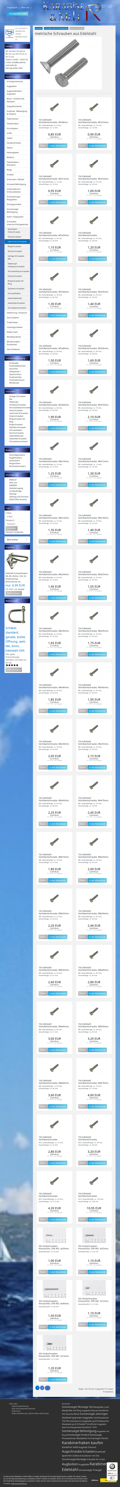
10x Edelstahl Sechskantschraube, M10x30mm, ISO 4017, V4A (91, 1139)
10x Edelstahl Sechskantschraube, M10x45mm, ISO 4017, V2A (52, 1196)
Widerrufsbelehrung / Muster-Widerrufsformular (30, 1413)
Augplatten (12, 86)
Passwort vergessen (14, 532)
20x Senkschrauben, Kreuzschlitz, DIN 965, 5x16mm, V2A (54, 1356)
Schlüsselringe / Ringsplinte (14, 198)
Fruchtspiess (12, 128)
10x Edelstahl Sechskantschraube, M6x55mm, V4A (93, 744)
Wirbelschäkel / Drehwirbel (13, 343)
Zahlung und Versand (18, 496)
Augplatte (84, 1464)
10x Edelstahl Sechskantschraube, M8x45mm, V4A (54, 1026)
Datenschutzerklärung (20, 1406)
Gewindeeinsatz (15, 298)
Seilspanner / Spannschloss (15, 373)
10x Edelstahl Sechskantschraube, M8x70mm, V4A (93, 1083)
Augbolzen (70, 1464)
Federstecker (12, 118)
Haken (10, 138)
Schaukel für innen (96, 1459)
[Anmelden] (89, 6)
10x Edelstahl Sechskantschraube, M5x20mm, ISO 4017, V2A (54, 235)
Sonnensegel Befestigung (12, 210)
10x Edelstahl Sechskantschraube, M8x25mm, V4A (54, 913)
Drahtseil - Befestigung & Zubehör (17, 112)
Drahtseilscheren (16, 380)
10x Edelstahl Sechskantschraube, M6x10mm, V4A (54, 461)
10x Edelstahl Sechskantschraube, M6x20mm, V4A (54, 574)
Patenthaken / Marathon (13, 163)
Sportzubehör (13, 317)
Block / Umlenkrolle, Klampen (16, 100)
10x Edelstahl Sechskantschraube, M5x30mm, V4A (54, 292)
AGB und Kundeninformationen (23, 1408)
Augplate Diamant (87, 1447)
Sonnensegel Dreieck (77, 1434)
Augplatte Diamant (89, 1410)
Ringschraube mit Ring (15, 282)
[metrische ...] (94, 1235)
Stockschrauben (15, 251)
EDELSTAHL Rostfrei (18, 499)
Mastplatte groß (69, 1424)
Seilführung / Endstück (17, 312)
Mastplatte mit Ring (71, 1410)
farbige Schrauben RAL (16, 257)
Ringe (9, 169)
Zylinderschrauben (16, 288)
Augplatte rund (90, 1417)
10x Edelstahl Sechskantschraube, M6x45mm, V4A (93, 687)
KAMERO (13, 485)
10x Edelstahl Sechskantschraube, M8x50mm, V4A (93, 1026)
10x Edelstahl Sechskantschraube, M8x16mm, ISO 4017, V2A (54, 857)
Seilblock (76, 1455)
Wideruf (12, 479)
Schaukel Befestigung (16, 184)
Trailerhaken (12, 322)
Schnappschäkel (14, 204)
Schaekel (88, 1451)
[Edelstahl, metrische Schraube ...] (54, 107)
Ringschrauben (14, 246)
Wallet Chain (12, 332)
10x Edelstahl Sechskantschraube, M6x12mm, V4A (93, 461)
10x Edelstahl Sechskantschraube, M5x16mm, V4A (93, 179)
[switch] (112, 1478)
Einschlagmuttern (17, 455)
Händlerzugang (16, 488)
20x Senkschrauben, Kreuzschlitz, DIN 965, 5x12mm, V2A (93, 1301)
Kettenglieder (13, 152)
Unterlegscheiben (15, 327)
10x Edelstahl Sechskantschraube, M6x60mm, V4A (54, 800)
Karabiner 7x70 (89, 1427)
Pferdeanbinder (69, 1438)
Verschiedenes (13, 349)
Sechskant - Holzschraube (14, 230)
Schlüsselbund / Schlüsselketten (14, 190)
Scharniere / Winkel (15, 179)
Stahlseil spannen (72, 1417)
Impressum (12, 7)
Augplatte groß (89, 1421)
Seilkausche (103, 1421)
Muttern (10, 157)
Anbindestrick (75, 1421)
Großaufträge (15, 491)
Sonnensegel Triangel (90, 1470)
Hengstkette (75, 1427)
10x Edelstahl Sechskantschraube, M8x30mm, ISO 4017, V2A (93, 913)
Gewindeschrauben (16, 303)
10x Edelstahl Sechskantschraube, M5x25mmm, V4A (87, 235)
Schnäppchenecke (15, 81)
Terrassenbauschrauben (18, 271)
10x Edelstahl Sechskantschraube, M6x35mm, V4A (93, 631)
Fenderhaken (13, 123)
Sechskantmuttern (17, 466)
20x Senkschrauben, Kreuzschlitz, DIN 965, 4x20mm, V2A (54, 1248)
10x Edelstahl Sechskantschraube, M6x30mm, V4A (54, 631)
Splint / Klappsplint (15, 216)
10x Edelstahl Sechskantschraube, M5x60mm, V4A (54, 405)
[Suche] (82, 6)
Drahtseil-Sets (15, 377)
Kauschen (13, 368)
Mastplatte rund (101, 1407)
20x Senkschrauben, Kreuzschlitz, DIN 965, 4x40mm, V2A (54, 1303)
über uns (13, 482)
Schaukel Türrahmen (87, 1424)
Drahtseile (13, 363)
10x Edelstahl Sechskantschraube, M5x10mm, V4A (93, 122)
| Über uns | (25, 7)
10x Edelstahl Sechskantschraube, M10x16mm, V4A (48, 1139)
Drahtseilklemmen (17, 366)
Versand (21, 589)
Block (76, 1414)
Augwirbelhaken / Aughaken (14, 92)
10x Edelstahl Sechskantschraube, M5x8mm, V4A (53, 122)
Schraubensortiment (17, 308)
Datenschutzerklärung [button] (19, 1484)
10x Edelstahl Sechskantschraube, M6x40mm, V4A (54, 687)
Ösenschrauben (15, 276)
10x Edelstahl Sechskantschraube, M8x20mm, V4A (93, 857)
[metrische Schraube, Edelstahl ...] (54, 220)
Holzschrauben (14, 236)
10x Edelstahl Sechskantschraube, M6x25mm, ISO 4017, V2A (93, 574)
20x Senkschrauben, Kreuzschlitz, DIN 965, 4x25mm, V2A (93, 1248)
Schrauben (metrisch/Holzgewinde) (17, 223)
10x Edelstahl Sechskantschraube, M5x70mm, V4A (93, 405)
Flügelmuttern (15, 457)
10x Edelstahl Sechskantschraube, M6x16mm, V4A (54, 518)
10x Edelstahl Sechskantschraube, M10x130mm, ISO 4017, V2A (92, 1196)
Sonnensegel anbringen (94, 1413)
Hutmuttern (14, 460)
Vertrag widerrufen (17, 13)
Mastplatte (81, 1438)
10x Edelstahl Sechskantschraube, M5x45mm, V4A (93, 348)
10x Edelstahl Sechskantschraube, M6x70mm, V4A (93, 800)
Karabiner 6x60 (70, 1447)
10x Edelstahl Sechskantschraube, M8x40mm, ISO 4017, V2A (93, 970)
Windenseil (14, 383)
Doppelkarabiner (14, 106)
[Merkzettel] (103, 6)
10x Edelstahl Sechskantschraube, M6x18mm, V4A (93, 518)
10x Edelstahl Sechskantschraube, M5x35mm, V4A (93, 292)
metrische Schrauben (17, 241)
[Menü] (116, 1463)
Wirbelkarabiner (14, 337)
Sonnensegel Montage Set (77, 1407)
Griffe (9, 133)
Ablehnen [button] (95, 1480)
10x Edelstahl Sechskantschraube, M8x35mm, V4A (54, 970)
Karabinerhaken (14, 143)
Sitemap (13, 494)
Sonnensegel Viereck (98, 1438)
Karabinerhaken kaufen (82, 1442)
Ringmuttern (15, 463)
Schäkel (10, 174)
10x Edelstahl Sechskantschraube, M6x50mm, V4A (54, 744)
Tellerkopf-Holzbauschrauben (16, 265)
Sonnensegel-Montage (74, 1459)
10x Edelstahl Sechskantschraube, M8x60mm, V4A (54, 1083)
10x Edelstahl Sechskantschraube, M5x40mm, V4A (54, 348)
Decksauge (96, 1434)
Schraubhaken (14, 293)
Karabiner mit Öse (90, 1455)
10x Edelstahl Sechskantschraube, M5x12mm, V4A (54, 179)
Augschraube (72, 1451)
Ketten (10, 147)
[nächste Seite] (47, 1388)
